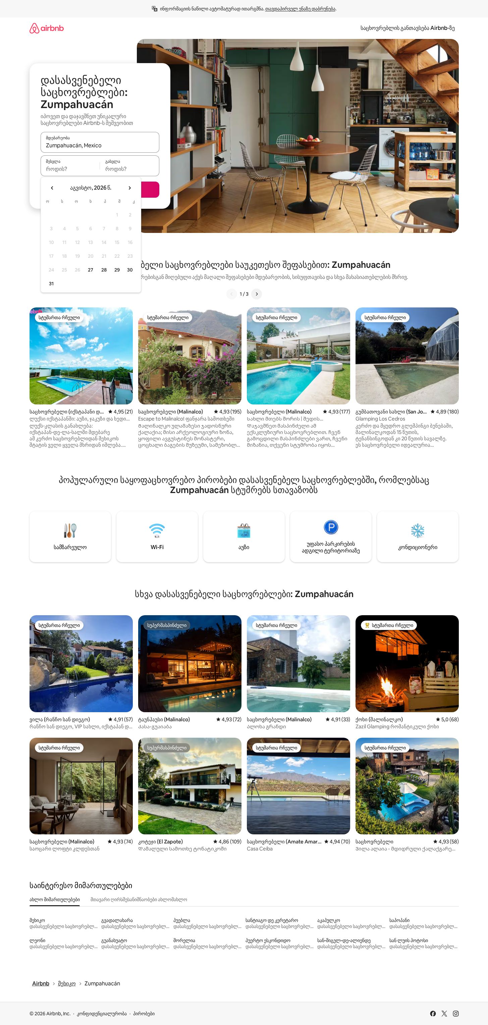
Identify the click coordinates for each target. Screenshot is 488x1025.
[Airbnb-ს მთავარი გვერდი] (47, 28)
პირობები (144, 1014)
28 (104, 270)
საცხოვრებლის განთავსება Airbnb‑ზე (408, 28)
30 (130, 270)
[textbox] (70, 169)
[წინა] (231, 294)
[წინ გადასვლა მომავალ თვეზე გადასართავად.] (129, 188)
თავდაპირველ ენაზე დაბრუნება (300, 9)
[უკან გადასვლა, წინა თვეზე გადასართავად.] (52, 188)
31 (51, 284)
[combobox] (100, 145)
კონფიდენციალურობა (102, 1014)
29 (117, 270)
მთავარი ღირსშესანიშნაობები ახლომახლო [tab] (139, 899)
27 (90, 270)
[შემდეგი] (256, 294)
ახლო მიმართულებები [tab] (55, 899)
